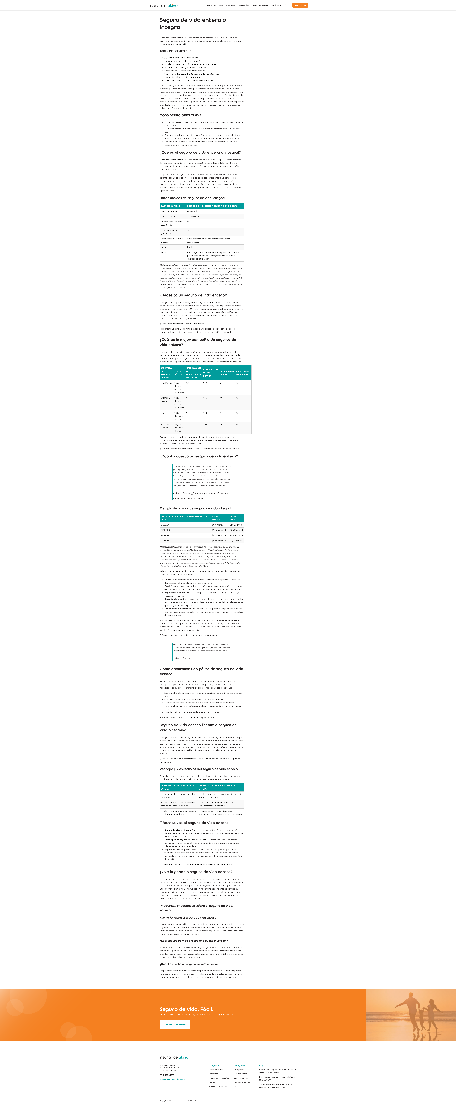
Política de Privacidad (218, 1086)
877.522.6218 (167, 1075)
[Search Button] (286, 5)
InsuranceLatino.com (170, 278)
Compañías (243, 5)
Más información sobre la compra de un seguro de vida (188, 717)
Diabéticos (276, 5)
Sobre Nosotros (216, 1069)
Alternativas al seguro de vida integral (182, 77)
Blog (236, 1086)
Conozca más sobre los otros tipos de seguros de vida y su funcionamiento (197, 864)
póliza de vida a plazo (190, 898)
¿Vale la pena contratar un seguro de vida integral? (188, 80)
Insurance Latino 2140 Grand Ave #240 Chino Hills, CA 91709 (169, 1067)
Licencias (213, 1082)
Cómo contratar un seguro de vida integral (184, 71)
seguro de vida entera (172, 160)
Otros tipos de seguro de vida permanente (186, 840)
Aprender (211, 5)
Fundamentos (240, 1074)
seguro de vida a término (210, 302)
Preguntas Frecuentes (219, 1078)
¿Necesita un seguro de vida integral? (182, 61)
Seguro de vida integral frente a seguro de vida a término (191, 74)
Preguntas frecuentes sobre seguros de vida (183, 324)
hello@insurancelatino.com (172, 1079)
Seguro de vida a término (177, 830)
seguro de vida (180, 44)
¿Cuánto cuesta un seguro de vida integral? (185, 67)
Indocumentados (260, 5)
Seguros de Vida (227, 5)
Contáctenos (214, 1074)
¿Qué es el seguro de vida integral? (181, 58)
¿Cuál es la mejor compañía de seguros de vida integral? (191, 64)
